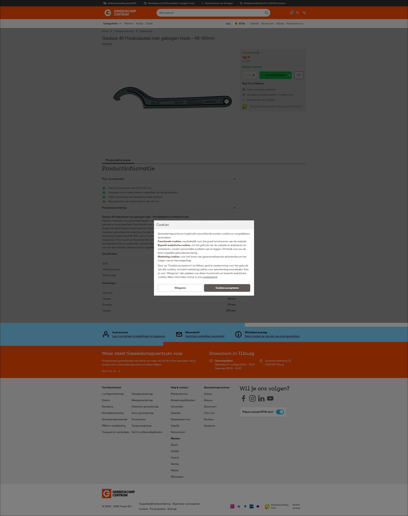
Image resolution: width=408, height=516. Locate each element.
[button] (227, 288)
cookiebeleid (209, 277)
